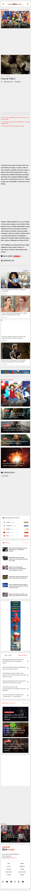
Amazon (5, 438)
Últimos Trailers (7, 380)
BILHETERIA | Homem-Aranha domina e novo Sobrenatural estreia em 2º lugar (18, 559)
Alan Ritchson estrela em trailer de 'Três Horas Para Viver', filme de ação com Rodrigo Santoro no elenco (14, 415)
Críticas (22, 869)
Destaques (5, 10)
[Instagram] (3, 881)
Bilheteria (22, 866)
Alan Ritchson (6, 410)
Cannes (4, 832)
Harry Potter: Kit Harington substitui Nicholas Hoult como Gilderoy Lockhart (18, 549)
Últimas (7, 543)
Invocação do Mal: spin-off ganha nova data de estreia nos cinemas (15, 717)
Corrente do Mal (8, 741)
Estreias (9, 869)
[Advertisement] (15, 41)
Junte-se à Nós (22, 872)
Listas (4, 824)
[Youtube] (7, 881)
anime (4, 397)
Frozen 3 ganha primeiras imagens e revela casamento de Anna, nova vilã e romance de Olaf (18, 586)
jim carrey (6, 725)
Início (8, 863)
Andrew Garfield (6, 425)
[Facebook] (15, 881)
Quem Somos (8, 872)
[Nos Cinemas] (15, 373)
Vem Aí (8, 866)
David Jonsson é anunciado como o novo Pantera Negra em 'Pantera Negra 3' (15, 23)
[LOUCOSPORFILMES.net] (14, 4)
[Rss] (19, 881)
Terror (4, 460)
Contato (9, 874)
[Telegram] (11, 881)
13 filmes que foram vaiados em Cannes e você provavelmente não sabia (14, 837)
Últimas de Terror (10, 703)
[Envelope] (23, 881)
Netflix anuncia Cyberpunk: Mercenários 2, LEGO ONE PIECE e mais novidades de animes (15, 402)
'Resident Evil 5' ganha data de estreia (13, 126)
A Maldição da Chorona (9, 712)
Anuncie (22, 874)
